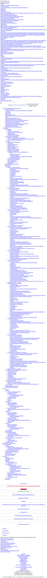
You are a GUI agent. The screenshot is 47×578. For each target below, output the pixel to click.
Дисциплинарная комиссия (39, 34)
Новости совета (7, 74)
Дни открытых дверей (5, 545)
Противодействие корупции (16, 247)
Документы (2, 8)
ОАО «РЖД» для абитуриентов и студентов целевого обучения (23, 486)
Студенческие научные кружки (7, 57)
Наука (2, 54)
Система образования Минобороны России (19, 184)
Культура (2, 77)
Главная (4, 528)
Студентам (3, 31)
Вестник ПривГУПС (14, 396)
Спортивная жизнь (4, 78)
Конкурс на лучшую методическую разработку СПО (26, 49)
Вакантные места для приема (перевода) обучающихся (11, 16)
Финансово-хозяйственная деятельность (8, 15)
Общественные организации (27, 34)
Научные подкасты (12, 398)
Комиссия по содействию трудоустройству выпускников (22, 253)
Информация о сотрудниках (16, 466)
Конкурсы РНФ (26, 65)
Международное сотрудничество (7, 18)
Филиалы (2, 39)
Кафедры (2, 91)
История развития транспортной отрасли (23, 515)
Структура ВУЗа (13, 96)
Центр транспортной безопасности (15, 140)
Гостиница (2, 99)
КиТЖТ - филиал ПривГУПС (16, 335)
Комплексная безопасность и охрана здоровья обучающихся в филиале (25, 338)
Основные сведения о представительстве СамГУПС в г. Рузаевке (24, 353)
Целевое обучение (23, 491)
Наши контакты (11, 133)
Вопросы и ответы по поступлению (23, 26)
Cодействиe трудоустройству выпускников (19, 342)
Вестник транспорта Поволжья (16, 395)
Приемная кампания (14, 252)
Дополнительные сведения (16, 176)
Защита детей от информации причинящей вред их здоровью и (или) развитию (26, 246)
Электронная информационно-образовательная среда (21, 312)
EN (1, 102)
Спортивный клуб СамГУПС (14, 449)
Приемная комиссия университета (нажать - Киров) (21, 343)
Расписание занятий (32, 45)
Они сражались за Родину (15, 470)
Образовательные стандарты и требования (9, 20)
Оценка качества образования (6, 53)
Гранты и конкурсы (35, 57)
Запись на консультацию (15, 154)
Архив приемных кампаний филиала (18, 349)
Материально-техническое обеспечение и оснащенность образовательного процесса (27, 295)
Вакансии (12, 221)
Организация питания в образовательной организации (11, 19)
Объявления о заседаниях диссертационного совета (31, 71)
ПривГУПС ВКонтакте (13, 134)
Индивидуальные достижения (6, 544)
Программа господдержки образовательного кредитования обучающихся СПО (26, 186)
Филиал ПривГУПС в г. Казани (24, 41)
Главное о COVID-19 (14, 257)
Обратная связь (13, 333)
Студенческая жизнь (18, 76)
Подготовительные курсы (5, 547)
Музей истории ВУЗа (4, 96)
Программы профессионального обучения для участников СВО (23, 317)
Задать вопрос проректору (5, 85)
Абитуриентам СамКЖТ (5, 45)
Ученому (2, 63)
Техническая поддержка (23, 570)
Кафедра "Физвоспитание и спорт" (7, 79)
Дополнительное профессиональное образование (20, 216)
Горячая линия (24, 489)
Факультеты (2, 90)
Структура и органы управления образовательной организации (23, 288)
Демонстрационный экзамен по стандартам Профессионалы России (24, 258)
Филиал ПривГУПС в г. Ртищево (7, 42)
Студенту (2, 56)
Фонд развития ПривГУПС (23, 508)
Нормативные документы (14, 71)
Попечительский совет (16, 97)
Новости (2, 26)
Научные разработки (4, 61)
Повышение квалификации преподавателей (17, 474)
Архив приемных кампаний (11, 27)
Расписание (15, 32)
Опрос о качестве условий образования (23, 567)
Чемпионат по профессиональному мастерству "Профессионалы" (24, 339)
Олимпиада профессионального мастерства (19, 301)
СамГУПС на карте (4, 92)
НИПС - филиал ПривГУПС (32, 40)
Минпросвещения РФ (23, 558)
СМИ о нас (23, 501)
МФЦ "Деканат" (3, 51)
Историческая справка (15, 467)
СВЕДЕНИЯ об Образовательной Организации (20, 321)
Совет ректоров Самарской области (23, 564)
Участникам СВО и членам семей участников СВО (21, 156)
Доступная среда (9, 46)
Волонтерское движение (15, 346)
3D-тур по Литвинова (5, 94)
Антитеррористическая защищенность (8, 22)
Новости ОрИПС (14, 180)
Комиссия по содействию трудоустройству (19, 241)
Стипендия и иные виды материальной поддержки (21, 237)
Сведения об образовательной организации (9, 5)
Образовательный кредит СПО (16, 315)
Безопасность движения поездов (23, 96)
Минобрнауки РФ (23, 557)
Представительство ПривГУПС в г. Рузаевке (9, 43)
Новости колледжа (15, 45)
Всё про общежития (7, 33)
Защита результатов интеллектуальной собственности (11, 65)
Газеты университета (14, 347)
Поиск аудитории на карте (13, 146)
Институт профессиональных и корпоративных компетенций (31, 29)
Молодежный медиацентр (15, 345)
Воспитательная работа (15, 170)
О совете (2, 74)
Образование (3, 9)
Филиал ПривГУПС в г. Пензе (38, 41)
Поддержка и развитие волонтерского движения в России (22, 248)
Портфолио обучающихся (39, 33)
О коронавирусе (13, 351)
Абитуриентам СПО (14, 327)
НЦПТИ (23, 553)
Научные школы (3, 68)
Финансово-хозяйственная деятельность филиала (20, 200)
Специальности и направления (6, 539)
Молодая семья (3, 84)
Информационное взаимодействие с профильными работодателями (24, 256)
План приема (3, 540)
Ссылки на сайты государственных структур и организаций (22, 331)
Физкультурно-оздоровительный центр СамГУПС (25, 79)
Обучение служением (4, 86)
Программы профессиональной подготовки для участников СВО (24, 179)
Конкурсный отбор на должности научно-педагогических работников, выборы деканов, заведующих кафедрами (23, 505)
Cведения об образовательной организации (19, 211)
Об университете (4, 95)
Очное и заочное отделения (16, 337)
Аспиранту (3, 60)
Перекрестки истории (14, 471)
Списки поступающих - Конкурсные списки (9, 550)
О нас (11, 153)
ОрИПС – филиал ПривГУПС (6, 40)
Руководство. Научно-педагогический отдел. (22, 46)
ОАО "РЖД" (23, 562)
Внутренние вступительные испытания (8, 546)
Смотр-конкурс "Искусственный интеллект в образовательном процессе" (21, 50)
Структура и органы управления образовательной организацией (13, 7)
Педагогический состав (5, 11)
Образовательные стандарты (16, 235)
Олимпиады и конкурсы (5, 48)
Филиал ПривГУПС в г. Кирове (35, 42)
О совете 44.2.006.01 (4, 71)
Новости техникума (14, 254)
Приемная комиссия (35, 26)
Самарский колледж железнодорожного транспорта (11, 44)
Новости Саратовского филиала (17, 320)
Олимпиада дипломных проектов (7, 49)
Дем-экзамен (13, 328)
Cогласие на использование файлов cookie (23, 575)
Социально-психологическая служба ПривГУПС (10, 34)
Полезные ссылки (4, 75)
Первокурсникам (31, 32)
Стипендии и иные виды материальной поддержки (21, 363)
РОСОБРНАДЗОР (23, 561)
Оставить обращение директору (39, 46)
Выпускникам (3, 38)
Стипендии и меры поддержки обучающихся (9, 17)
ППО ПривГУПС (23, 512)
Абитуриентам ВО (14, 326)
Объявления (12, 173)
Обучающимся (13, 214)
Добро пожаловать (14, 319)
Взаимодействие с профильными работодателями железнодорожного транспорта (27, 281)
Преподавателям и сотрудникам (7, 37)
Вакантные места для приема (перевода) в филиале (21, 244)
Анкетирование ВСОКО (15, 249)
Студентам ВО (13, 323)
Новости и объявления (15, 212)
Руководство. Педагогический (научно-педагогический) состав (23, 194)
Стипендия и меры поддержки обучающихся (19, 291)
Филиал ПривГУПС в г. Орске (25, 43)
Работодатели (22, 36)
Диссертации (3, 72)
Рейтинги (9, 97)
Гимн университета (4, 36)
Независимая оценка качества (16, 223)
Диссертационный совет (6, 69)
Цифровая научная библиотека (6, 52)
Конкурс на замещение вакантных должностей (20, 330)
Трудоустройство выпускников (16, 181)
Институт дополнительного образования (9, 29)
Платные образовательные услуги (7, 14)
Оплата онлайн (23, 568)
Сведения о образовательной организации (19, 285)
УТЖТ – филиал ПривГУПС (19, 40)
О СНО (6, 59)
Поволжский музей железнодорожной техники (20, 468)
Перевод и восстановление (10, 26)
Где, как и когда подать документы (7, 543)
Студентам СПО (13, 324)
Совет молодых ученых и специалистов (9, 73)
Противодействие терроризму (23, 555)
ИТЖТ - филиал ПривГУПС (12, 41)
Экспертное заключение (40, 64)
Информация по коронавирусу (16, 309)
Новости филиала (14, 231)
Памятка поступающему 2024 (6, 538)
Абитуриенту (13, 172)
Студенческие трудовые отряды (7, 83)
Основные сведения (4, 6)
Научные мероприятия (18, 57)
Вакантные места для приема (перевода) (18, 366)
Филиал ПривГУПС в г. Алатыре (15, 226)
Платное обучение (4, 549)
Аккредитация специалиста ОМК (17, 182)
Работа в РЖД (23, 559)
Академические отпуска (14, 36)
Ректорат (2, 88)
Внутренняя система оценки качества (18, 259)
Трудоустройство (13, 306)
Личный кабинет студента (17, 33)
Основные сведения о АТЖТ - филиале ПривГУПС (21, 227)
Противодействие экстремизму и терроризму (19, 314)
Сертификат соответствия (23, 524)
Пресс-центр (3, 98)
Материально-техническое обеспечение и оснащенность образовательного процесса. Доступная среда (21, 13)
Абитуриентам (3, 25)
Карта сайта (23, 569)
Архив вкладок (13, 350)
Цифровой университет (23, 32)
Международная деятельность (6, 76)
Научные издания (27, 57)
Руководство (3, 10)
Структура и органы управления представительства (21, 354)
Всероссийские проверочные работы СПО (19, 341)
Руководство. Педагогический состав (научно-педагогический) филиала (25, 236)
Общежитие (12, 307)
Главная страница (14, 284)
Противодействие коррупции (6, 21)
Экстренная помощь (14, 155)
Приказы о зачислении (5, 551)
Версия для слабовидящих (5, 100)
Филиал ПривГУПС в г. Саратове (22, 42)
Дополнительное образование (7, 28)
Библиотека (12, 245)
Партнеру (2, 66)
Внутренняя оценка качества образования (19, 208)
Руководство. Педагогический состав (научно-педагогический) (23, 361)
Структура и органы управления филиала (19, 190)
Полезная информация (16, 74)
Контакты (10, 59)
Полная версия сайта (4, 3)
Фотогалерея (13, 469)
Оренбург (5, 535)
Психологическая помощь (15, 316)
